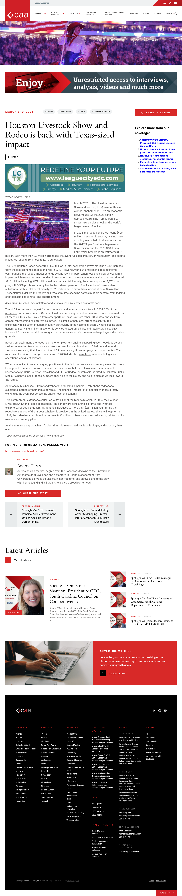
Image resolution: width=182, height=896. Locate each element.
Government (71, 774)
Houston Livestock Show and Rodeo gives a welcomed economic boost (60, 303)
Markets (39, 13)
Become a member (153, 752)
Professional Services (75, 785)
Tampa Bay (20, 801)
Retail (68, 799)
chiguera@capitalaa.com (129, 816)
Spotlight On (71, 734)
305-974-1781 (125, 819)
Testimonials (151, 741)
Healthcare (71, 777)
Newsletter (150, 749)
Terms (151, 881)
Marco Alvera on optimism (102, 837)
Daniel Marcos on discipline (99, 832)
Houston (81, 112)
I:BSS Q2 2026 (98, 804)
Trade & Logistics (73, 816)
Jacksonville (21, 760)
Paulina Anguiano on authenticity (100, 842)
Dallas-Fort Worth (23, 745)
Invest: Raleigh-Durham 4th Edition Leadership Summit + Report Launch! (102, 776)
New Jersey (20, 775)
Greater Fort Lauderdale (26, 749)
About (169, 13)
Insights (134, 13)
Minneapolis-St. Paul (24, 767)
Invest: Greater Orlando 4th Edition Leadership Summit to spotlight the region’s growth (128, 748)
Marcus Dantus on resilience (99, 855)
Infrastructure (72, 781)
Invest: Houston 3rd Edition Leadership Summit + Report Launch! (102, 785)
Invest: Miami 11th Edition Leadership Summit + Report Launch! (102, 749)
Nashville (19, 771)
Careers (149, 745)
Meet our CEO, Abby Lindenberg (154, 757)
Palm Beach (21, 779)
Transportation (72, 820)
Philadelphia (21, 782)
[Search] (176, 14)
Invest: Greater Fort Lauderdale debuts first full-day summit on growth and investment (130, 760)
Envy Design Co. (73, 881)
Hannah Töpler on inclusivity (99, 848)
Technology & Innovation (72, 807)
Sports (69, 803)
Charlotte (19, 741)
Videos (157, 13)
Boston (19, 738)
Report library (55, 13)
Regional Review (73, 745)
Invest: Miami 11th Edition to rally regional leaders (129, 739)
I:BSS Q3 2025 (98, 815)
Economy (49, 112)
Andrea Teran (65, 112)
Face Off (70, 741)
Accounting (71, 752)
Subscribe (45, 3)
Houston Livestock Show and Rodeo (43, 435)
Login (37, 3)
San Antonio (21, 793)
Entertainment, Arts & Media (75, 768)
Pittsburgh (20, 786)
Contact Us (150, 738)
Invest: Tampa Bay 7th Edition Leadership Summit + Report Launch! (102, 758)
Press (146, 13)
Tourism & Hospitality (101, 112)
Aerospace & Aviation (75, 756)
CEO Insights (71, 749)
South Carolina (22, 797)
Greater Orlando (22, 752)
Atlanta (19, 734)
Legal (68, 789)
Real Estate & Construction (71, 793)
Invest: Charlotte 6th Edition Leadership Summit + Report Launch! (102, 767)
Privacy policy (161, 881)
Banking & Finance (74, 760)
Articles (73, 13)
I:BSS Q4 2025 (98, 811)
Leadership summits (91, 13)
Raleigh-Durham (22, 790)
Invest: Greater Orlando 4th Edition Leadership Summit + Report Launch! (102, 739)
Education (70, 764)
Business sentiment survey (114, 13)
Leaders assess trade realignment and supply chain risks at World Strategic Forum (128, 797)
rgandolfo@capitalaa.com (130, 834)
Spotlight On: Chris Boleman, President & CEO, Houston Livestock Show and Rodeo (157, 143)
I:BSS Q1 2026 (98, 807)
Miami (18, 764)
